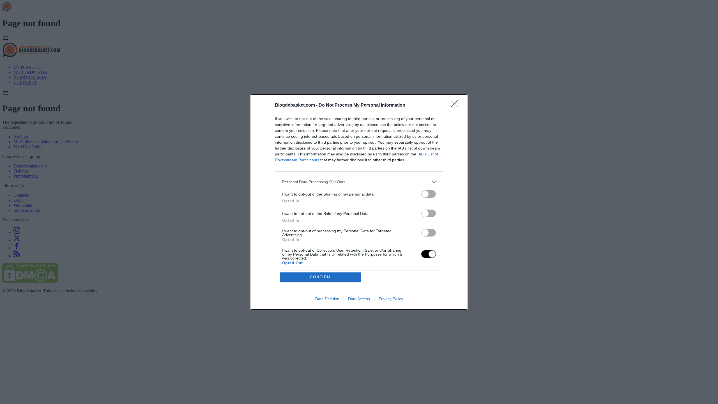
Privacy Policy (391, 299)
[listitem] (359, 182)
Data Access (359, 299)
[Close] (456, 105)
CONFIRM (320, 277)
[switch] (428, 194)
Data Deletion (327, 299)
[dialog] (359, 202)
